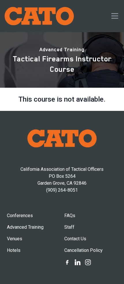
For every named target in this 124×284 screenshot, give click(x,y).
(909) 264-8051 (62, 190)
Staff (69, 227)
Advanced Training (62, 49)
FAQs (69, 215)
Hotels (13, 250)
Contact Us (75, 238)
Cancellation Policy (83, 250)
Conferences (20, 215)
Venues (14, 238)
